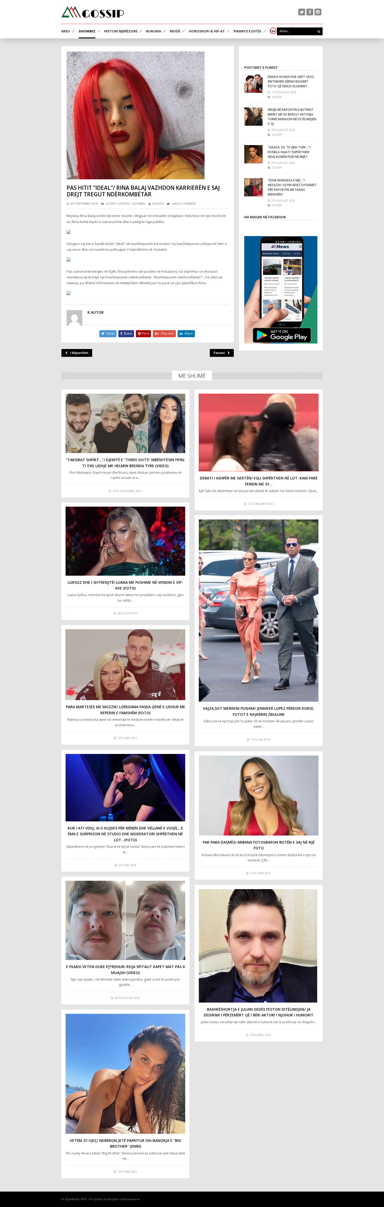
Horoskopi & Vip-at (207, 31)
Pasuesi (219, 353)
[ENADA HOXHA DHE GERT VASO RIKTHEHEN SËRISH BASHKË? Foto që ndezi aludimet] (253, 84)
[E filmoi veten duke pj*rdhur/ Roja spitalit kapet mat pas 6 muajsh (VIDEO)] (125, 920)
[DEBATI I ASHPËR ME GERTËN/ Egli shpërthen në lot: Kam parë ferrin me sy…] (258, 432)
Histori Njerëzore (120, 31)
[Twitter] (301, 12)
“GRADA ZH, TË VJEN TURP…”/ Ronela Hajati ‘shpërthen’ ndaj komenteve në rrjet (289, 152)
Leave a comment (184, 203)
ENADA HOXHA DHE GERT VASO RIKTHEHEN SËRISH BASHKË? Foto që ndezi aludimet (291, 81)
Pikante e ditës (247, 31)
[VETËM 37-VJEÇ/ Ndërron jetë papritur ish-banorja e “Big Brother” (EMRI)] (125, 1074)
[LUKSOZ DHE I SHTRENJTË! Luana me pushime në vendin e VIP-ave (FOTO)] (125, 541)
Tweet (110, 333)
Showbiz (87, 31)
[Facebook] (309, 12)
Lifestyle (124, 203)
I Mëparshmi (79, 353)
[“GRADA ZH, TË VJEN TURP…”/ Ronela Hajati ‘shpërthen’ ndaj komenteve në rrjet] (253, 154)
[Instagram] (318, 12)
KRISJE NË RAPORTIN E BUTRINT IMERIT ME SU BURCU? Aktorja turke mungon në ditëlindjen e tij (292, 116)
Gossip (110, 203)
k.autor (158, 203)
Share (128, 333)
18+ (273, 31)
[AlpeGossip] (92, 12)
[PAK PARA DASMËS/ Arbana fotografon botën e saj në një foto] (258, 796)
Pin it (145, 333)
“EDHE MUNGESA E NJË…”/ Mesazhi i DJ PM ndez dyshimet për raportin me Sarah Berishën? (292, 187)
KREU (65, 31)
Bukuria (153, 31)
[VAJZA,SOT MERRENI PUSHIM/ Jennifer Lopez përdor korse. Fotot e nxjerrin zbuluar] (258, 610)
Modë (175, 31)
